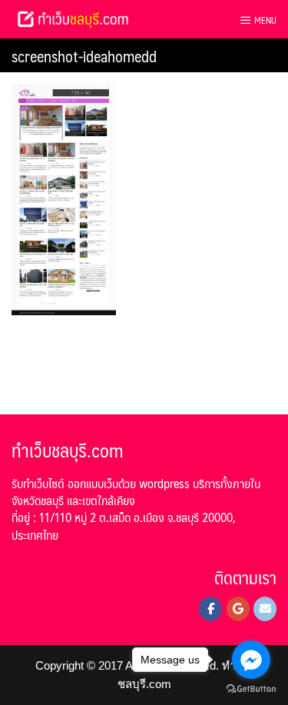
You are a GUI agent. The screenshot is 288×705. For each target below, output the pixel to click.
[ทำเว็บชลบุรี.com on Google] (238, 609)
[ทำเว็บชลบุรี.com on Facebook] (210, 609)
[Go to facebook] (251, 659)
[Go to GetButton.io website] (251, 689)
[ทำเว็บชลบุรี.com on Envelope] (264, 609)
